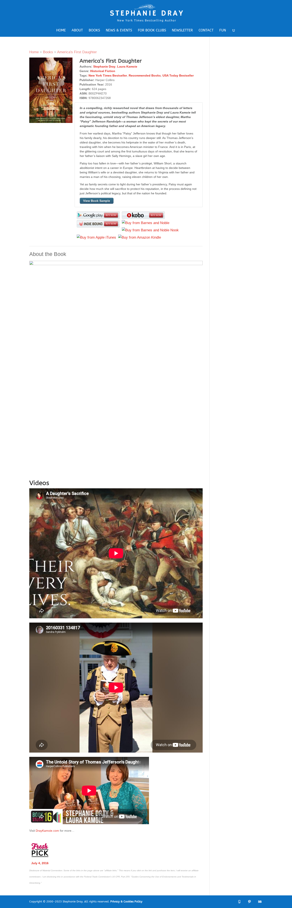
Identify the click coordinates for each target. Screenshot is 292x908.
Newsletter (182, 30)
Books (94, 30)
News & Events (119, 30)
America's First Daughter (77, 52)
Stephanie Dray (104, 66)
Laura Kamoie (127, 66)
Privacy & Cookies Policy (126, 901)
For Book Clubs (152, 30)
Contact (206, 30)
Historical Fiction (102, 71)
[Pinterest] (249, 901)
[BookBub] (259, 901)
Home (61, 30)
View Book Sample (96, 200)
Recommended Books (145, 75)
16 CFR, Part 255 (121, 877)
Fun (222, 30)
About (77, 30)
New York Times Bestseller (107, 75)
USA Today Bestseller (178, 75)
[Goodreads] (239, 901)
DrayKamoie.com (47, 830)
